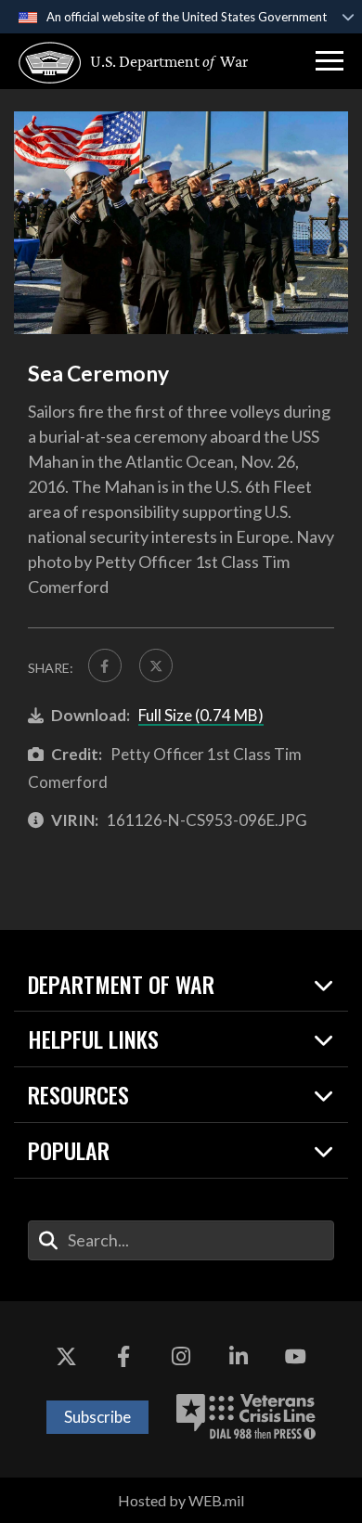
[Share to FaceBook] (105, 665)
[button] (329, 61)
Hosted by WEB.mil (181, 1500)
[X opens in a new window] (67, 1357)
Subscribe (97, 1416)
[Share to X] (156, 665)
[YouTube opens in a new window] (295, 1357)
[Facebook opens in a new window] (123, 1357)
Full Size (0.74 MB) (201, 715)
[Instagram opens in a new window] (181, 1357)
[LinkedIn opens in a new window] (238, 1357)
